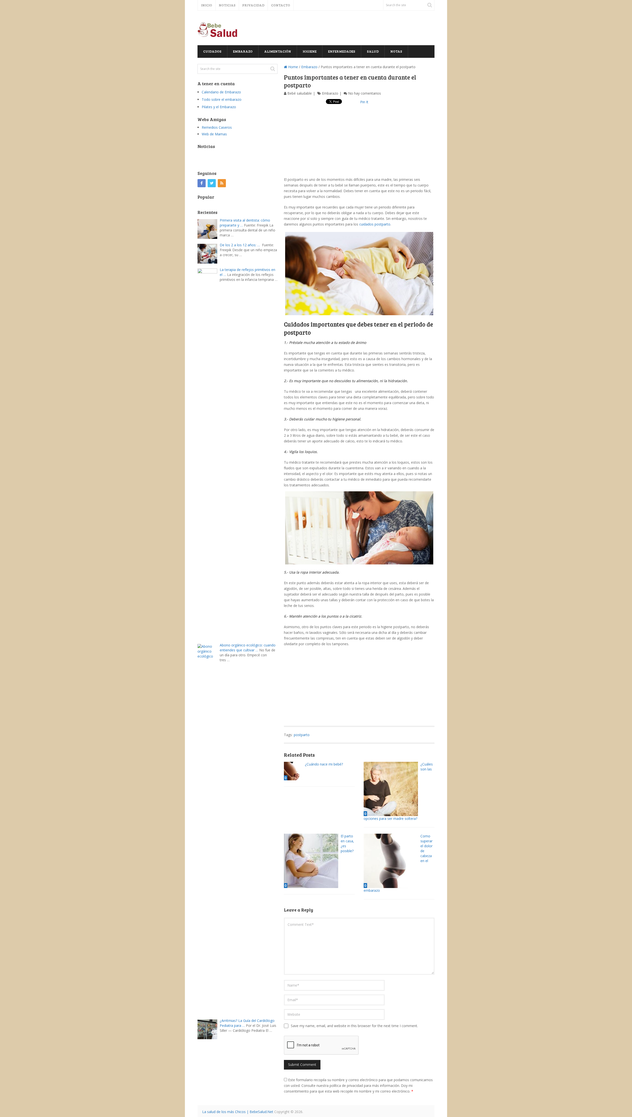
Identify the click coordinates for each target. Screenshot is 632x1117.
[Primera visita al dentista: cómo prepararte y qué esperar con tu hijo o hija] (209, 228)
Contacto (280, 5)
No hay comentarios (364, 93)
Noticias (227, 5)
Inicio (206, 5)
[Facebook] (202, 183)
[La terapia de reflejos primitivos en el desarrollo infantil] (209, 453)
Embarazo (243, 51)
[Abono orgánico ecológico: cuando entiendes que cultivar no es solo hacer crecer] (209, 828)
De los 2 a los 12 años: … (240, 245)
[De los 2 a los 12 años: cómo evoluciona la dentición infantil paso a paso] (209, 253)
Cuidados (212, 51)
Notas (396, 51)
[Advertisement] (359, 142)
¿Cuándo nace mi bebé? (324, 764)
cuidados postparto (374, 224)
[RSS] (222, 183)
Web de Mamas (214, 134)
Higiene (309, 51)
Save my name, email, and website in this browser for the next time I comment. (354, 1025)
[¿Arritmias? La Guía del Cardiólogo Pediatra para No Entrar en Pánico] (209, 1028)
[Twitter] (212, 183)
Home (292, 66)
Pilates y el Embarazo (219, 106)
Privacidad (253, 5)
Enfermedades (341, 51)
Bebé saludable (299, 93)
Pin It (364, 102)
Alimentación (277, 51)
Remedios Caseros (217, 127)
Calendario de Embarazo (221, 92)
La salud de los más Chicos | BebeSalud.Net (237, 1111)
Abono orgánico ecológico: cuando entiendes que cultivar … (248, 647)
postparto (302, 734)
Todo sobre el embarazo (221, 99)
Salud (373, 51)
